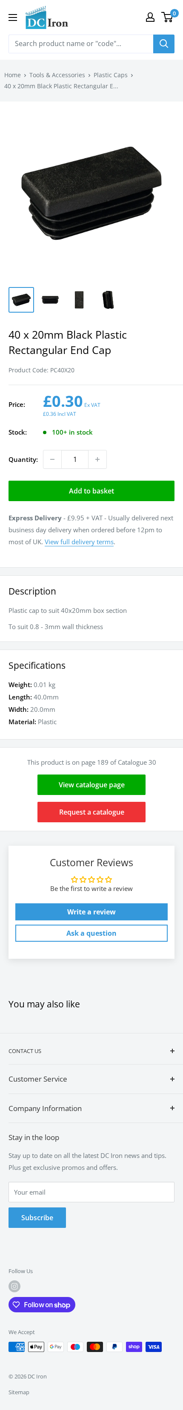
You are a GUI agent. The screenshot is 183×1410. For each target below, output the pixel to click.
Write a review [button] (91, 912)
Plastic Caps (111, 75)
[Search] (163, 44)
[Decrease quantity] (52, 459)
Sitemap (19, 1392)
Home (12, 75)
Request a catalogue (91, 812)
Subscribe (37, 1217)
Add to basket (91, 491)
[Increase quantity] (97, 459)
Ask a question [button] (91, 933)
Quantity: (23, 459)
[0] (167, 17)
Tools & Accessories (57, 75)
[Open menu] (13, 17)
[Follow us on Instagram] (14, 1286)
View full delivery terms (79, 541)
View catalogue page (92, 784)
